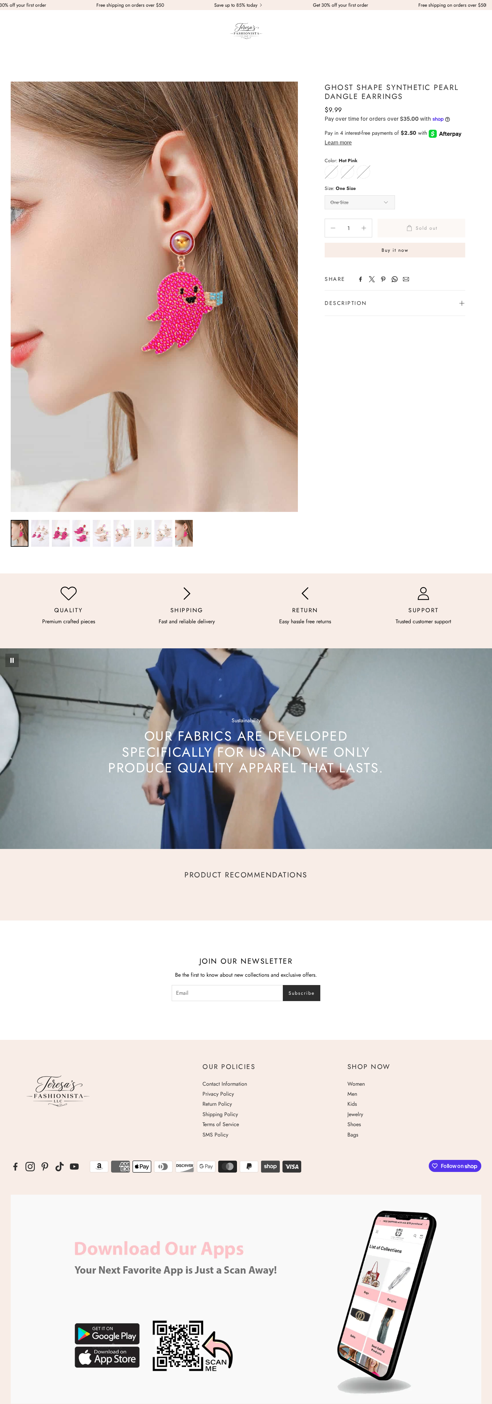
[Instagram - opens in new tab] (30, 1166)
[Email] (406, 279)
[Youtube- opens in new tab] (74, 1166)
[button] (14, 32)
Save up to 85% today (235, 5)
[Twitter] (372, 279)
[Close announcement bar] (485, 5)
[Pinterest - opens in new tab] (45, 1166)
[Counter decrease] (333, 228)
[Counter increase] (364, 228)
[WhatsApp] (395, 279)
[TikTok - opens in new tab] (59, 1166)
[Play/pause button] (12, 660)
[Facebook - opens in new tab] (15, 1166)
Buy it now (395, 250)
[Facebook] (360, 279)
